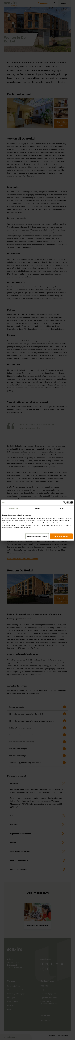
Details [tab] (37, 508)
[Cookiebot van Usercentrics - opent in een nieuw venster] (64, 502)
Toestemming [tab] (13, 508)
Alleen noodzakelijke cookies (37, 536)
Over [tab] (62, 508)
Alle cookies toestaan (61, 536)
